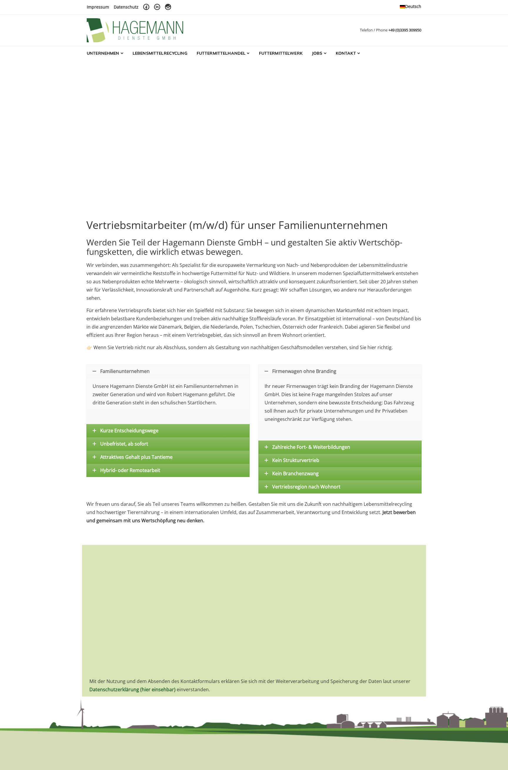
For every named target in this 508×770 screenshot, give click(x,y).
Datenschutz (126, 7)
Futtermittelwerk (281, 53)
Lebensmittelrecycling (160, 53)
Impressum (98, 7)
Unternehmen (103, 53)
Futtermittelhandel (221, 53)
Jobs (317, 53)
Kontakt (346, 53)
